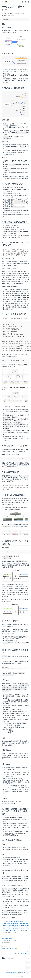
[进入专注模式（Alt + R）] (28, 970)
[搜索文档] (25, 2)
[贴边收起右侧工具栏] (28, 960)
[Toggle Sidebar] (2, 2)
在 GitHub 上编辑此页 (8, 938)
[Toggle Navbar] (29, 2)
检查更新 (28, 965)
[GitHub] (23, 2)
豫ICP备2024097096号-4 (12, 972)
